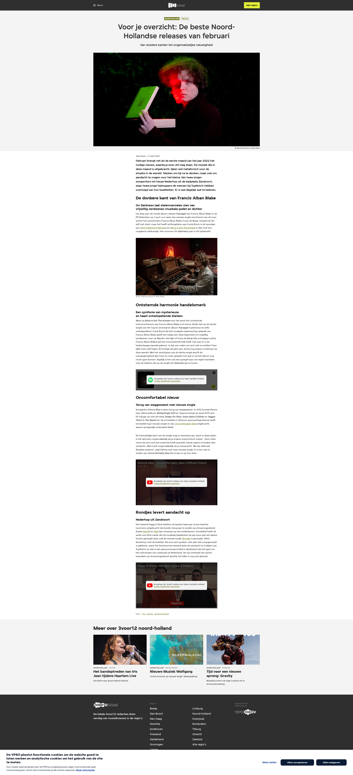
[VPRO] (245, 712)
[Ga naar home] (176, 5)
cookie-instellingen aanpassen (167, 381)
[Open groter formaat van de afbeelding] (176, 266)
